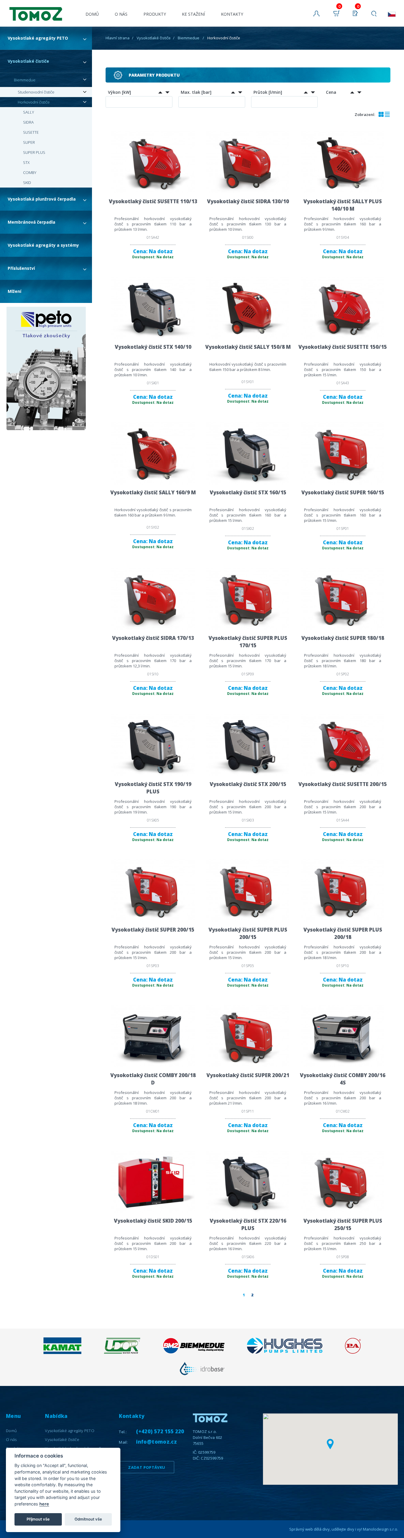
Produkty (154, 14)
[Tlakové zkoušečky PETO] (46, 369)
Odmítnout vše (88, 1519)
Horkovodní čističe (34, 102)
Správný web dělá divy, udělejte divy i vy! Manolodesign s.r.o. (343, 1529)
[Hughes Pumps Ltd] (284, 1352)
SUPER (29, 142)
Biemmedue (24, 80)
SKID (27, 182)
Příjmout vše (38, 1519)
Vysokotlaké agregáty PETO (38, 38)
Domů (92, 14)
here (44, 1503)
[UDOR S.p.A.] (122, 1352)
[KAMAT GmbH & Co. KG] (62, 1352)
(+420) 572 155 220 (160, 1431)
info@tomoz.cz (156, 1441)
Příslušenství (21, 268)
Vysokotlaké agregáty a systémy (43, 245)
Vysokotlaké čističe (28, 61)
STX (26, 162)
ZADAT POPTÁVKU (146, 1467)
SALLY (28, 112)
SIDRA (28, 122)
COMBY (29, 172)
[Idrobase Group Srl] (202, 1375)
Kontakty (232, 14)
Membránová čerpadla (31, 222)
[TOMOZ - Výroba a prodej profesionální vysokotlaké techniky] (34, 10)
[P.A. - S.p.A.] (353, 1352)
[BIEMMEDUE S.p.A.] (193, 1352)
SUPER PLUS (34, 152)
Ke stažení (193, 14)
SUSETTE (31, 132)
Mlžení (14, 291)
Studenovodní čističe (36, 92)
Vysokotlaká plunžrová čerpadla (42, 199)
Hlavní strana (118, 38)
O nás (121, 14)
